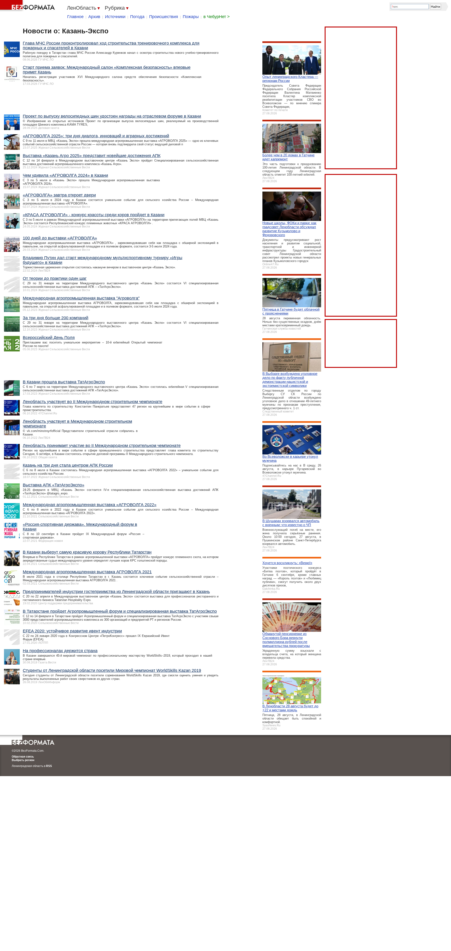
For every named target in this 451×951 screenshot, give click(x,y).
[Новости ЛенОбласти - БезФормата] (28, 6)
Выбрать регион (23, 760)
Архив (94, 16)
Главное (75, 16)
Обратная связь (23, 756)
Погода (137, 16)
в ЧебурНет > (216, 16)
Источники (115, 16)
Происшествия (163, 16)
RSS (49, 766)
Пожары (191, 16)
